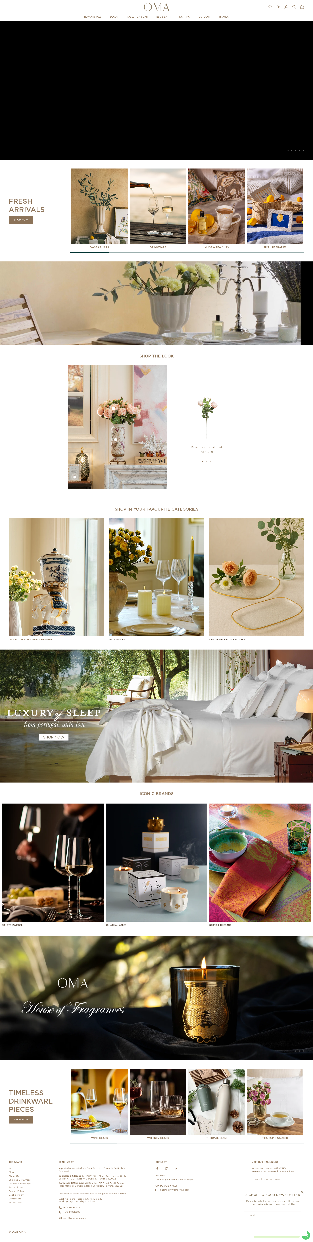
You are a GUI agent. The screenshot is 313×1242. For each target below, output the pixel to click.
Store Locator (16, 1202)
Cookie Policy (16, 1195)
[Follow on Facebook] (157, 1169)
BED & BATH (163, 17)
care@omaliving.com (74, 1218)
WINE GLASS (99, 1138)
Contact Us (15, 1198)
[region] (156, 90)
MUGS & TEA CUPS (217, 247)
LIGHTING (184, 17)
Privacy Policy (16, 1191)
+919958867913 (71, 1207)
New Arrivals (92, 17)
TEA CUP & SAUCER (275, 1138)
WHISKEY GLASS (158, 1138)
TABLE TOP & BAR (137, 17)
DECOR (114, 17)
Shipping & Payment (19, 1180)
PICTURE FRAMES (275, 247)
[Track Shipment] (278, 7)
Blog (11, 1172)
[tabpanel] (99, 208)
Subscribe (273, 1226)
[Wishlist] (270, 7)
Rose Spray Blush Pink (207, 447)
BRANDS (224, 17)
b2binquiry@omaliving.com (174, 1190)
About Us (14, 1176)
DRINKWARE (158, 247)
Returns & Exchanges (20, 1183)
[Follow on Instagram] (166, 1169)
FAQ (11, 1168)
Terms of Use (16, 1187)
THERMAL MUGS (216, 1138)
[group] (156, 90)
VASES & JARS (99, 247)
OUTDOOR (204, 17)
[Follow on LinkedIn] (176, 1169)
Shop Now (21, 220)
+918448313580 (71, 1212)
